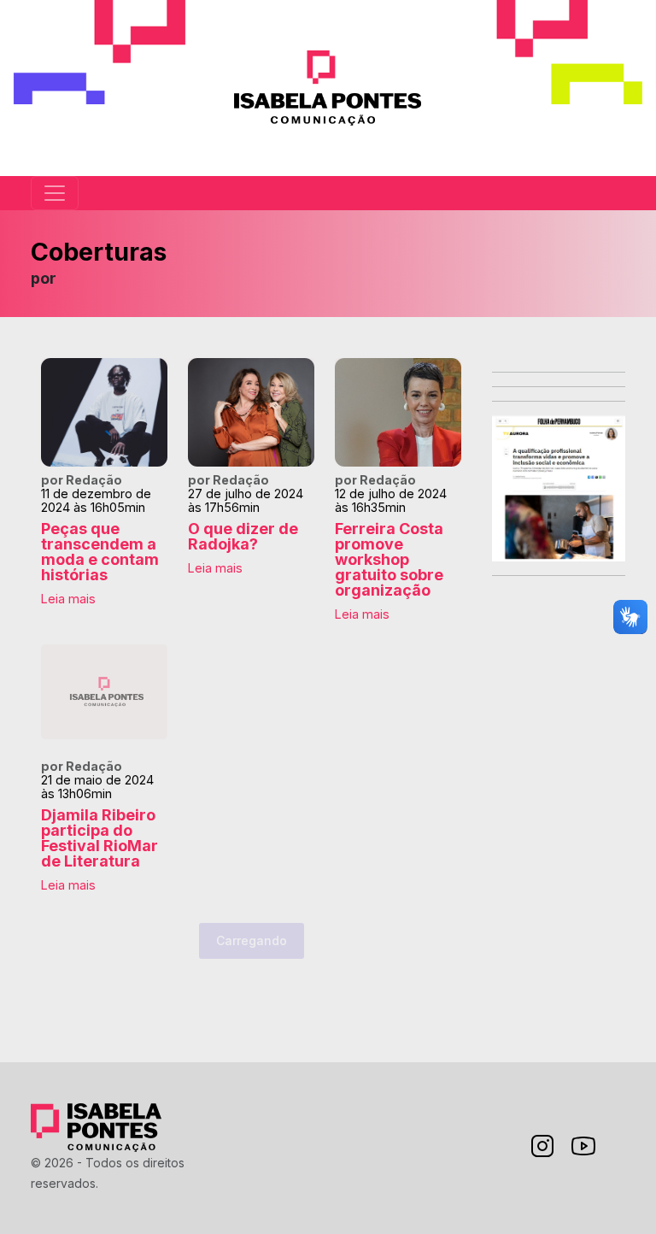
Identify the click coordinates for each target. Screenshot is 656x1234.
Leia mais (68, 598)
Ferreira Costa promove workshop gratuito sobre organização (389, 559)
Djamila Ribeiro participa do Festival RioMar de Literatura (99, 838)
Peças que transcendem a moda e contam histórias (100, 552)
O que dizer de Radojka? (243, 536)
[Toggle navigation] (55, 193)
